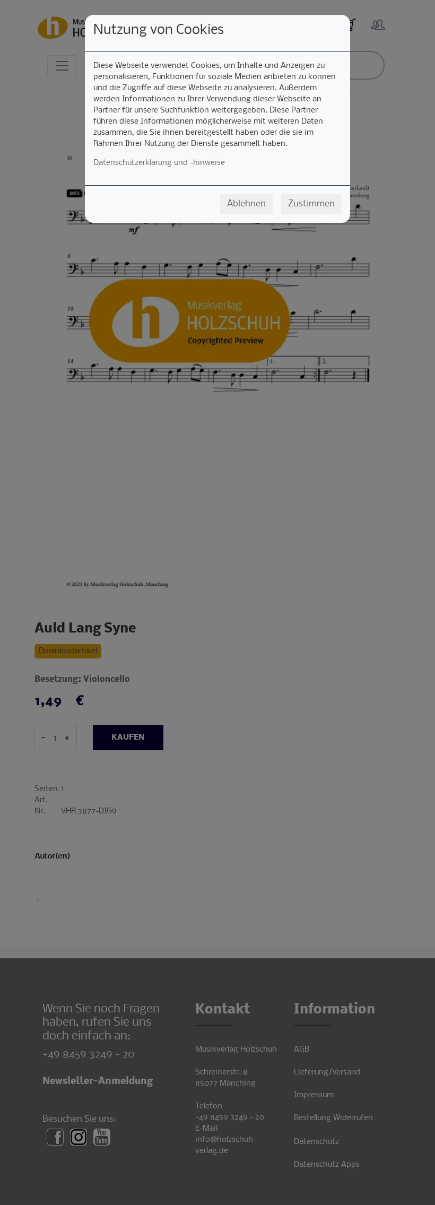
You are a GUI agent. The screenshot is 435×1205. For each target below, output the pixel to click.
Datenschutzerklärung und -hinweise (159, 163)
